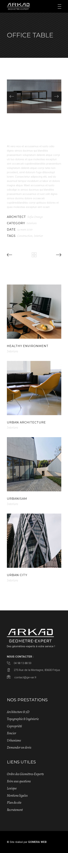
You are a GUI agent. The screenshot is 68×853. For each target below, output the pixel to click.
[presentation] (12, 96)
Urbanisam (17, 498)
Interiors (31, 223)
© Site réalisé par (27, 842)
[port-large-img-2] (34, 96)
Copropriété (14, 726)
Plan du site (14, 802)
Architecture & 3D (18, 712)
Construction (24, 236)
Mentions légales (17, 795)
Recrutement (15, 809)
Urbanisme (14, 740)
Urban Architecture (26, 422)
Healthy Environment (27, 346)
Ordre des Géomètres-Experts (25, 774)
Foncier (11, 733)
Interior (38, 236)
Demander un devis (19, 747)
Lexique (12, 788)
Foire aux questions (19, 781)
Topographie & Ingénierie (23, 719)
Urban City (17, 575)
